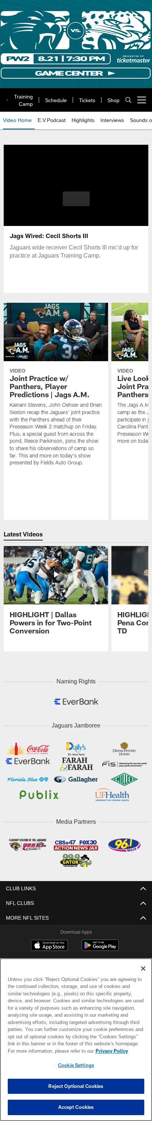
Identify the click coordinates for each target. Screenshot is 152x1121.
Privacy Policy (48, 1051)
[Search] (128, 100)
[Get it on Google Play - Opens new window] (100, 946)
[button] (76, 203)
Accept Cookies (76, 1107)
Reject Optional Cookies (75, 1086)
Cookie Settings (76, 1065)
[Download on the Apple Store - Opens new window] (49, 943)
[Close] (143, 968)
